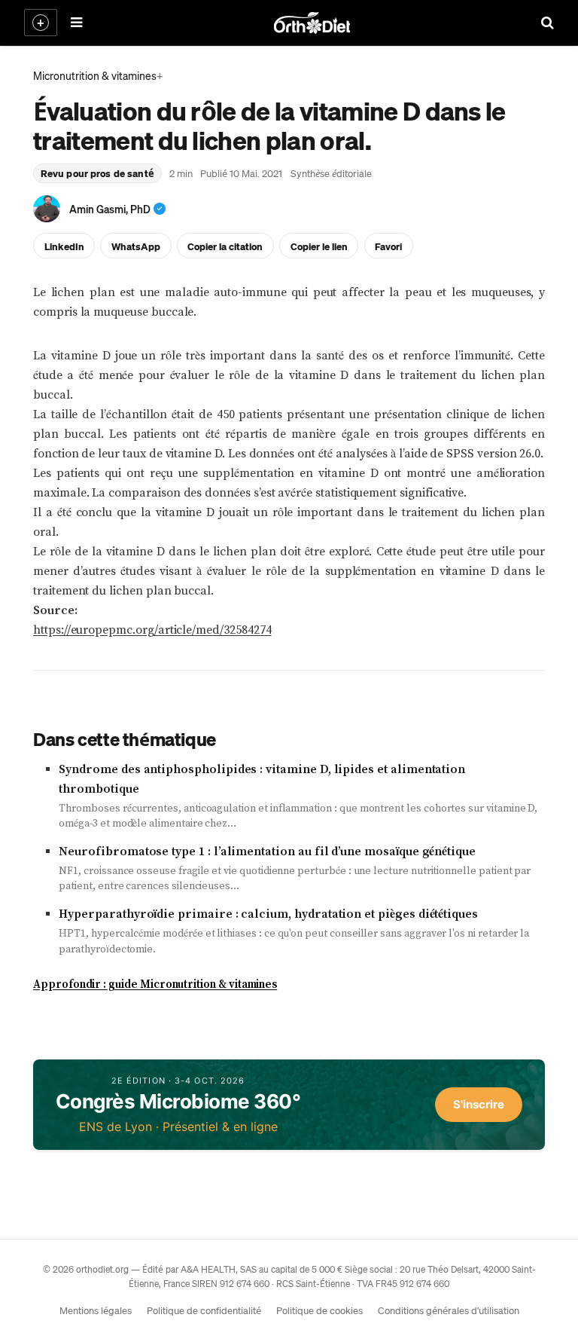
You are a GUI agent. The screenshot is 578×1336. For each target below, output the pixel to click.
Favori (388, 246)
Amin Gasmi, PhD (110, 209)
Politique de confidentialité (204, 1310)
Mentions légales (95, 1310)
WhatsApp (135, 246)
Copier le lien (319, 246)
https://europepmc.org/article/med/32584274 (152, 629)
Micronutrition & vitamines (95, 75)
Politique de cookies (319, 1310)
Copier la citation (225, 246)
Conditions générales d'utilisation (448, 1310)
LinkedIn (64, 246)
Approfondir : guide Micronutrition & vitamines (155, 984)
